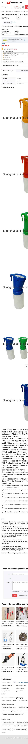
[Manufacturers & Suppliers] (14, 2)
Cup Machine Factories (8, 722)
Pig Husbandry (5, 688)
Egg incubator (19, 691)
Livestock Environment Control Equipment (13, 714)
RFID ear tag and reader (21, 685)
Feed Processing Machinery (9, 707)
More (3, 732)
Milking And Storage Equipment (10, 711)
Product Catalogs (23, 682)
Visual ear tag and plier (7, 685)
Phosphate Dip (6, 729)
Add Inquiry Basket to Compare (10, 65)
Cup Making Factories (8, 726)
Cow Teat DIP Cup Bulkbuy (19, 729)
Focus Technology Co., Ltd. (19, 737)
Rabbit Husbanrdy (20, 688)
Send (15, 595)
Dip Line (18, 726)
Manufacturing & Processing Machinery (14, 11)
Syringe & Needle (6, 691)
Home (3, 11)
